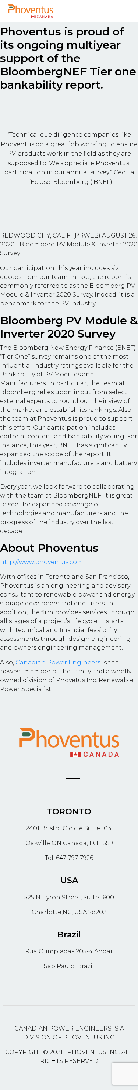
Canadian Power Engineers (57, 662)
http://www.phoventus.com (41, 561)
